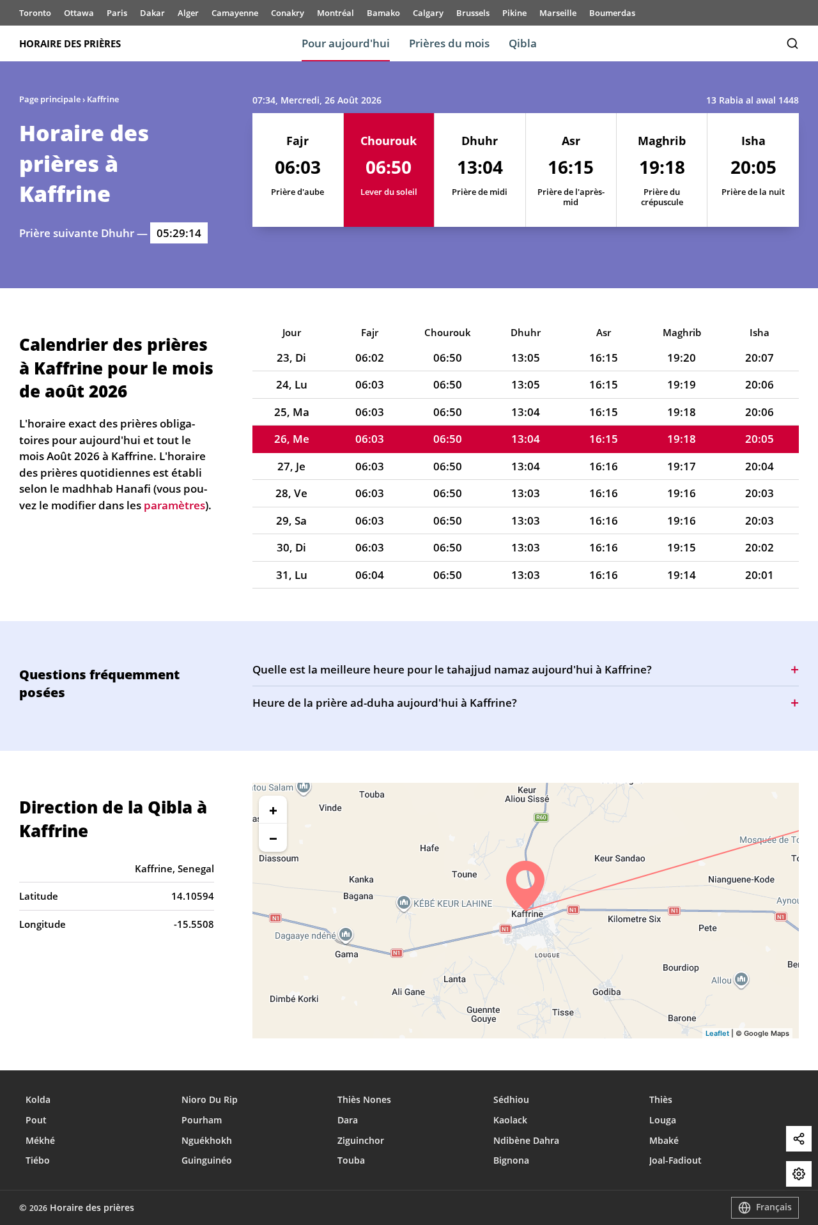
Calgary (428, 13)
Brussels (473, 13)
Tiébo (38, 1160)
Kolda (38, 1099)
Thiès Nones (364, 1099)
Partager (799, 1139)
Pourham (201, 1120)
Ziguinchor (360, 1140)
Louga (662, 1120)
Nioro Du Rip (209, 1099)
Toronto (35, 13)
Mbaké (664, 1140)
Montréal (335, 13)
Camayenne (235, 13)
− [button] (273, 837)
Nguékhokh (206, 1140)
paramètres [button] (174, 505)
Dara (347, 1120)
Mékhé (40, 1140)
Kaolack (510, 1120)
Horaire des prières (70, 43)
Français (774, 1207)
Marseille (557, 13)
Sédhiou (511, 1099)
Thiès (660, 1099)
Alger (188, 13)
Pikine (514, 13)
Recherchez (792, 43)
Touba (351, 1160)
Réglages (799, 1174)
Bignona (511, 1160)
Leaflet (717, 1033)
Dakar (152, 13)
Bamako (383, 13)
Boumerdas (612, 13)
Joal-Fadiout (675, 1160)
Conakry (287, 13)
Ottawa (79, 13)
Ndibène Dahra (526, 1140)
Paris (117, 13)
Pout (36, 1120)
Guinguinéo (206, 1160)
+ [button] (273, 809)
